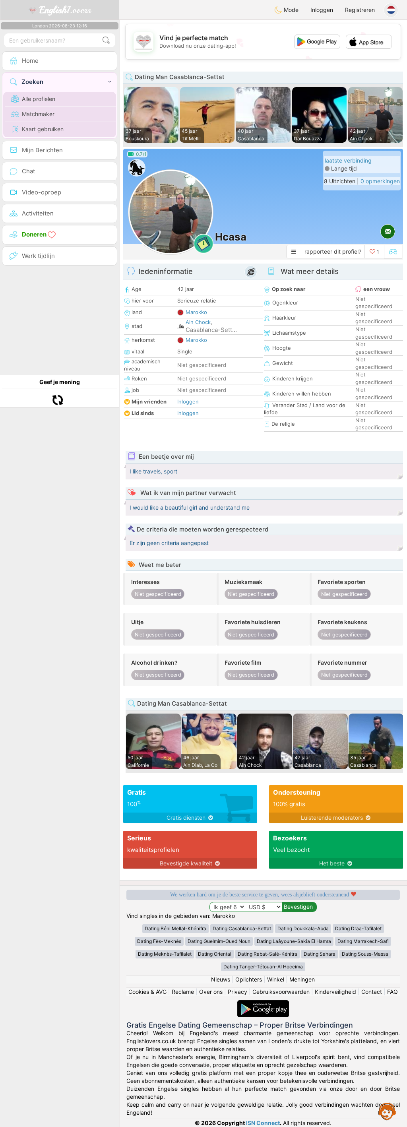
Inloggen (321, 9)
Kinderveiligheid (335, 991)
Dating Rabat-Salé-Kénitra (267, 954)
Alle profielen (38, 98)
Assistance (387, 1111)
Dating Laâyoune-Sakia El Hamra (294, 941)
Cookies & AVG (147, 991)
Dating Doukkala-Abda (303, 928)
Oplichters (248, 979)
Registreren (360, 9)
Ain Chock (198, 322)
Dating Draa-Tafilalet (358, 928)
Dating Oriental (214, 954)
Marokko (196, 312)
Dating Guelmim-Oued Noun (219, 941)
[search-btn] (106, 40)
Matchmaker (38, 114)
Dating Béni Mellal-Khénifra (175, 928)
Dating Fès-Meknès (159, 941)
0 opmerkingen (380, 181)
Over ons (211, 991)
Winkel (275, 979)
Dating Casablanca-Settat (242, 928)
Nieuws (220, 979)
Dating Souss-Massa (365, 954)
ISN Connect (263, 1122)
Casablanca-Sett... (211, 330)
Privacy (237, 991)
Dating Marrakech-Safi (363, 941)
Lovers (65, 10)
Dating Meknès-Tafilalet (165, 954)
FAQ (392, 991)
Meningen (302, 979)
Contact (371, 991)
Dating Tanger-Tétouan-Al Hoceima (263, 967)
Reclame (183, 991)
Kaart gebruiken (43, 129)
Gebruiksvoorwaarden (281, 991)
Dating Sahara (319, 954)
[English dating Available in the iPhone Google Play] (263, 1004)
